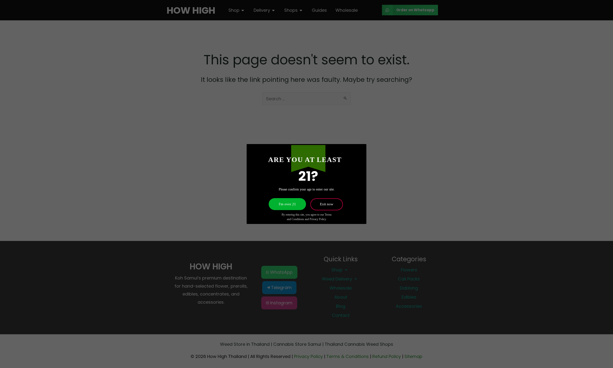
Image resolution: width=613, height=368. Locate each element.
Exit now (326, 204)
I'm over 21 (287, 204)
